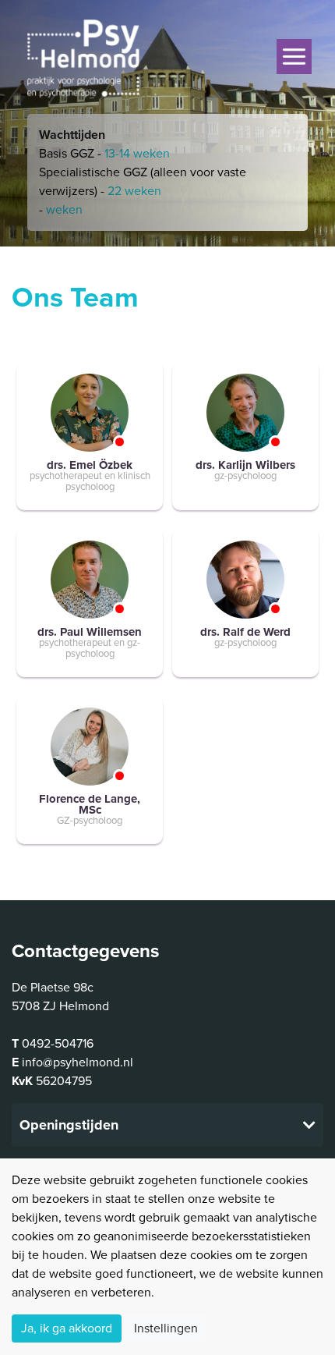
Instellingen (166, 1328)
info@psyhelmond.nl (77, 1062)
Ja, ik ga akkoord (66, 1328)
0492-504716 (57, 1044)
